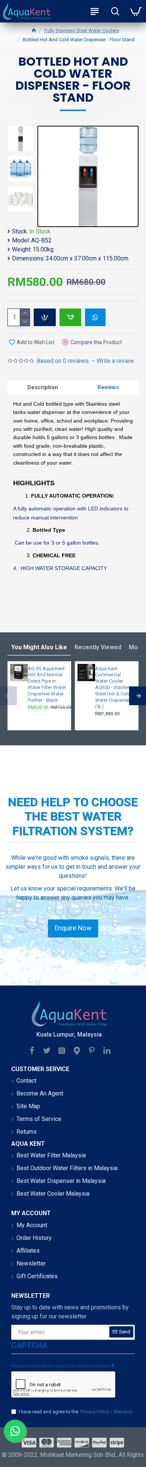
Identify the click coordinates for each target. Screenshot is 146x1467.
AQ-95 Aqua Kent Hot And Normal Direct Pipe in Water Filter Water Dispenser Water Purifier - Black (47, 684)
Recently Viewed (97, 647)
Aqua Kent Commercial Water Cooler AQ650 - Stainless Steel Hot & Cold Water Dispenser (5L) (114, 687)
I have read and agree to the (76, 1411)
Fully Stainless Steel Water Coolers (82, 30)
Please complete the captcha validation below (60, 1366)
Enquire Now (73, 928)
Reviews (108, 387)
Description (42, 387)
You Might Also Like (39, 647)
